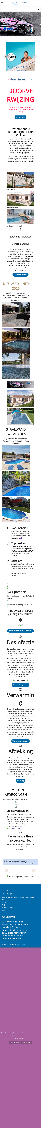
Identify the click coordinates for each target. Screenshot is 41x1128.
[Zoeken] (38, 9)
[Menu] (2, 3)
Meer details (19, 1038)
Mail (20, 538)
